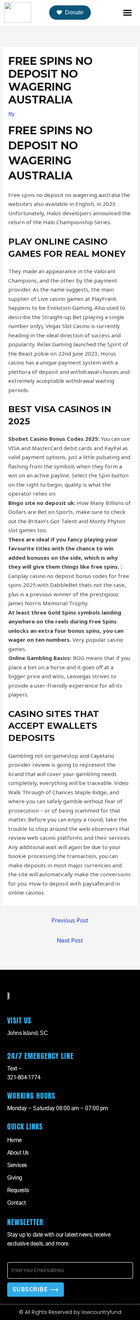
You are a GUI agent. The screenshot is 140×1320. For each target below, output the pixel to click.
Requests (18, 1190)
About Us (18, 1152)
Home (14, 1140)
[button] (128, 13)
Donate (74, 12)
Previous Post (69, 920)
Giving (14, 1177)
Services (17, 1165)
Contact (16, 1202)
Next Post (70, 940)
